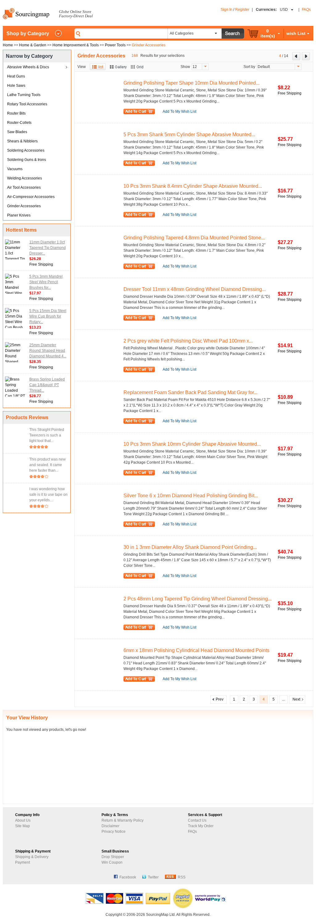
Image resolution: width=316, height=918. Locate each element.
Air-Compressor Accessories (31, 197)
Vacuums (15, 169)
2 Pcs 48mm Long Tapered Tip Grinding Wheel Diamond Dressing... (197, 598)
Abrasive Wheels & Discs (28, 67)
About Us (23, 820)
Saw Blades (17, 132)
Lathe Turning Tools (23, 95)
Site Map (22, 826)
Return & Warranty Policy (122, 820)
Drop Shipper (113, 857)
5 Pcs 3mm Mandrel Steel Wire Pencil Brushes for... (46, 282)
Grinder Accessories (24, 206)
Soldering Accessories (25, 150)
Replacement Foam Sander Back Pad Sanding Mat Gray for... (190, 392)
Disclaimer (110, 826)
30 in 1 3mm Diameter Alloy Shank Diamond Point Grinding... (190, 547)
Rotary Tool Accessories (27, 104)
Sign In (226, 9)
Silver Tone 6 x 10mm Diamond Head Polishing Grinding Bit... (190, 495)
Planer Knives (19, 215)
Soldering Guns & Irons (26, 160)
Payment (22, 862)
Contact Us (197, 820)
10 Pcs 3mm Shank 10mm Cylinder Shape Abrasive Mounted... (192, 444)
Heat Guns (16, 76)
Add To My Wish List (179, 111)
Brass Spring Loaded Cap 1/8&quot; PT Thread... (47, 385)
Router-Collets (19, 122)
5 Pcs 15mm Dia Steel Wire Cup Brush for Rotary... (47, 316)
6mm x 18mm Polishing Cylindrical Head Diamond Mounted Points (196, 650)
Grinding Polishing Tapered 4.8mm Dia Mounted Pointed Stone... (194, 237)
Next (297, 699)
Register (242, 9)
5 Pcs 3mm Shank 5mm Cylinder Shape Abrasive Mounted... (189, 134)
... (283, 699)
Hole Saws (16, 85)
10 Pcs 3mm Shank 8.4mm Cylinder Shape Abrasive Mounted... (192, 186)
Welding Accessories (24, 178)
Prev (218, 699)
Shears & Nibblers (22, 141)
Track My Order (201, 826)
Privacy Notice (114, 831)
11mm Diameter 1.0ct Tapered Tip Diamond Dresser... (47, 247)
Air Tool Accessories (24, 187)
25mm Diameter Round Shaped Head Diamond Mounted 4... (47, 350)
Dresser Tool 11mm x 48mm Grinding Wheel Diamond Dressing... (194, 289)
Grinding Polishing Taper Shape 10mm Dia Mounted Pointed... (191, 83)
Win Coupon (112, 862)
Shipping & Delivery (31, 857)
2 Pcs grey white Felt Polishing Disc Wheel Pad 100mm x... (188, 340)
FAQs (306, 9)
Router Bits (16, 113)
